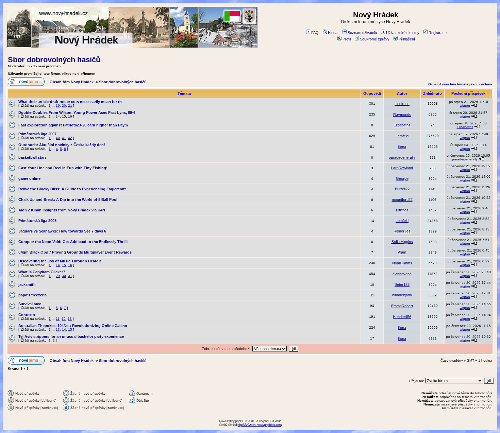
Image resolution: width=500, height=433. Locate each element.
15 (64, 116)
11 (58, 319)
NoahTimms (402, 263)
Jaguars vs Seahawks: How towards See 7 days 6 (62, 231)
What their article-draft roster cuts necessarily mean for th (70, 102)
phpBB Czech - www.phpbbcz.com (259, 425)
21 (70, 105)
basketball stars (32, 157)
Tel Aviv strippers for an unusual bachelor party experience (71, 336)
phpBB (239, 421)
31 (70, 276)
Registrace (438, 33)
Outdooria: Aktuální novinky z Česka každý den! (61, 145)
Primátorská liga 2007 (37, 134)
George (402, 178)
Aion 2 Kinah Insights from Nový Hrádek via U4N (61, 210)
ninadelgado (402, 295)
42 (70, 138)
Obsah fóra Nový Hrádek (72, 82)
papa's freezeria (32, 295)
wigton (465, 105)
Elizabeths (402, 125)
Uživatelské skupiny (402, 33)
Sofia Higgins (402, 242)
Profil (347, 39)
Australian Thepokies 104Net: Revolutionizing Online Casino (72, 326)
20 (64, 105)
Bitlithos (402, 210)
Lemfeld (402, 136)
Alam (402, 252)
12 (64, 319)
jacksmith (27, 284)
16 (70, 116)
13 (70, 319)
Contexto (26, 315)
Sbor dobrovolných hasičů (54, 59)
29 (58, 276)
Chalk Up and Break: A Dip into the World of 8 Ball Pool (67, 199)
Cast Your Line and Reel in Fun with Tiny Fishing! (62, 168)
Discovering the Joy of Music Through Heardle (60, 261)
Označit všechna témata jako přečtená (460, 84)
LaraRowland (402, 168)
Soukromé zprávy (374, 39)
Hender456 (402, 317)
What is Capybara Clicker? (41, 272)
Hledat (333, 33)
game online (29, 178)
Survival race (29, 304)
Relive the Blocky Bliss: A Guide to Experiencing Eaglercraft (72, 189)
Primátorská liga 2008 (37, 221)
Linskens (402, 104)
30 (64, 276)
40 (58, 138)
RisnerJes (402, 231)
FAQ (315, 33)
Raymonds (402, 114)
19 (58, 105)
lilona (402, 147)
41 (64, 138)
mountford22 (402, 199)
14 (58, 116)
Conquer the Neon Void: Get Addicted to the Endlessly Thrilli (73, 242)
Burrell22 (402, 189)
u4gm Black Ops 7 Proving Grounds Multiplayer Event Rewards (75, 252)
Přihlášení (407, 39)
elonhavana (402, 274)
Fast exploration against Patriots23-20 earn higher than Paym (73, 125)
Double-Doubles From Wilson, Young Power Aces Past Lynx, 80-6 (76, 112)
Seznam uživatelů (362, 33)
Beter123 (402, 284)
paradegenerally (402, 157)
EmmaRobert (402, 306)
